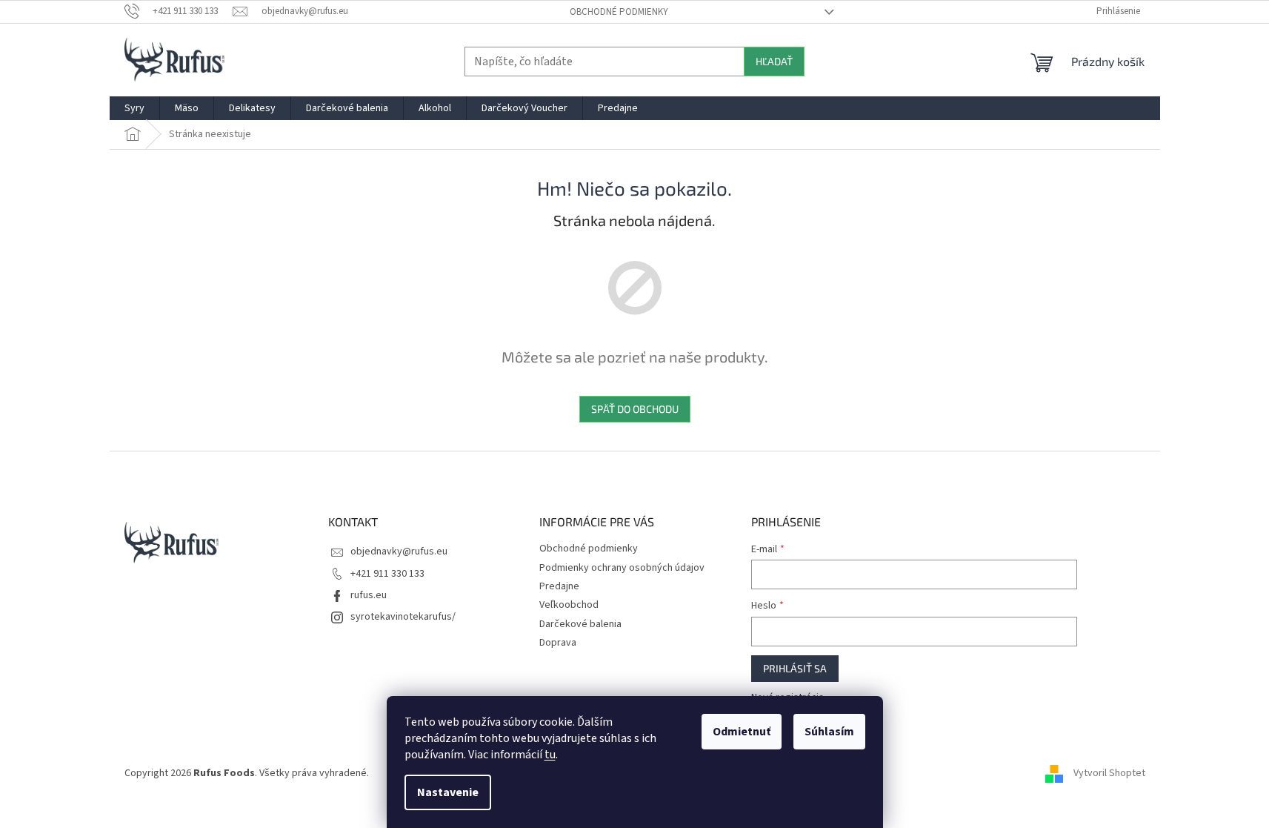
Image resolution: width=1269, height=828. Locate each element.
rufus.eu (368, 595)
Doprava (557, 642)
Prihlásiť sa (795, 668)
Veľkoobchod (569, 604)
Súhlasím (829, 731)
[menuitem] (134, 108)
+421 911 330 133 (387, 573)
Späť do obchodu (635, 409)
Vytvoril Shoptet (1109, 773)
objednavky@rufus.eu (398, 551)
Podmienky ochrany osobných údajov (622, 567)
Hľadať (774, 61)
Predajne (559, 586)
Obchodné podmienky (619, 12)
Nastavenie (448, 792)
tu (550, 754)
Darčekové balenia (580, 624)
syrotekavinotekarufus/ (403, 616)
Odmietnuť (741, 731)
